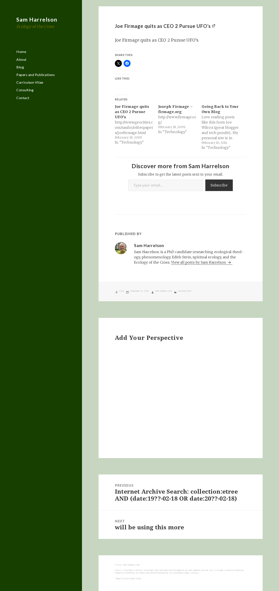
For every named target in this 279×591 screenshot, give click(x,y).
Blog (20, 67)
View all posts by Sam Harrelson (199, 262)
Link (121, 291)
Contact (22, 98)
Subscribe (219, 185)
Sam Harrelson (37, 19)
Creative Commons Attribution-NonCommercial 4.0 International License (157, 573)
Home (21, 51)
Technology (184, 291)
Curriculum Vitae (29, 82)
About (21, 59)
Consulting (25, 90)
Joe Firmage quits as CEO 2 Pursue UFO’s (163, 26)
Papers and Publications (35, 75)
